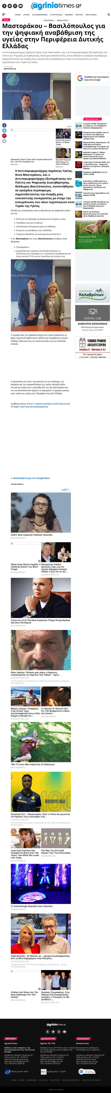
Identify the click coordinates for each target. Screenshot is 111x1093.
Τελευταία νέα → (93, 119)
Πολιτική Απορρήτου (70, 1080)
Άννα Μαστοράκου (28, 175)
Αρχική (18, 15)
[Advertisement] (61, 363)
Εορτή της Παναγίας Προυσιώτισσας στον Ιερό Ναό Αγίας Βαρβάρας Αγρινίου (95, 214)
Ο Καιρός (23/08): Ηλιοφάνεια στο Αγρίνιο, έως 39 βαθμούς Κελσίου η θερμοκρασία (95, 126)
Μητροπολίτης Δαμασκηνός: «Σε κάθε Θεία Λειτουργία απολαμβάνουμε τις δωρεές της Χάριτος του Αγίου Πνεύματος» (96, 145)
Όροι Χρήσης (55, 1080)
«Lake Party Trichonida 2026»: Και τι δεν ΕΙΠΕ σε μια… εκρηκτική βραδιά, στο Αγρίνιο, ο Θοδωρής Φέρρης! (96, 165)
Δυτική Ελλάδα (56, 15)
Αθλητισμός (91, 15)
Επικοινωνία (31, 1080)
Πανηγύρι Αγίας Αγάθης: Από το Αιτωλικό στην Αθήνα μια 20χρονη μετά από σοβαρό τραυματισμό (96, 135)
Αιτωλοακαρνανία (39, 15)
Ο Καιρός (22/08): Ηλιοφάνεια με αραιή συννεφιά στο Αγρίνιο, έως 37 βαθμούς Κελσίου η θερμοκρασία (96, 205)
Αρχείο (21, 1080)
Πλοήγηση (43, 1080)
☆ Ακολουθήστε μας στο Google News (30, 478)
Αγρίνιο (26, 15)
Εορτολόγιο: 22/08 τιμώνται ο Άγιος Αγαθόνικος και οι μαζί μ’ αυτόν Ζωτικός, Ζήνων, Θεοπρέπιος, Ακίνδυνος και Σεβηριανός (96, 185)
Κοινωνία (69, 15)
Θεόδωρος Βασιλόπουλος (33, 186)
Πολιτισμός (49, 20)
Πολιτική (79, 15)
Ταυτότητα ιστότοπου (91, 1080)
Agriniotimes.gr (10, 69)
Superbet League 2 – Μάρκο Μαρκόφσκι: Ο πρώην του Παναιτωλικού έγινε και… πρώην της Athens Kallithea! (94, 155)
